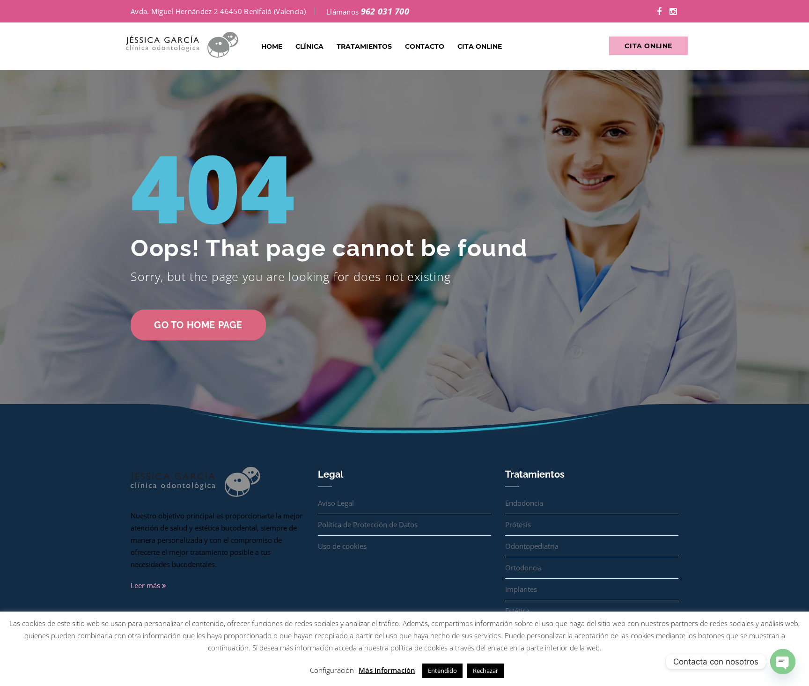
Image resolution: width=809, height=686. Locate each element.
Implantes (521, 589)
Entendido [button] (442, 670)
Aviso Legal (336, 503)
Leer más (146, 585)
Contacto (424, 46)
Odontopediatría (532, 546)
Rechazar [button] (485, 670)
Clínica (309, 46)
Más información (387, 670)
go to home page (198, 325)
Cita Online (479, 46)
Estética (517, 610)
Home (271, 46)
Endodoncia (524, 503)
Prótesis (518, 524)
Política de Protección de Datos (368, 524)
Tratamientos (364, 46)
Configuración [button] (332, 670)
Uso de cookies (342, 546)
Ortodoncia (523, 567)
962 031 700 (385, 11)
